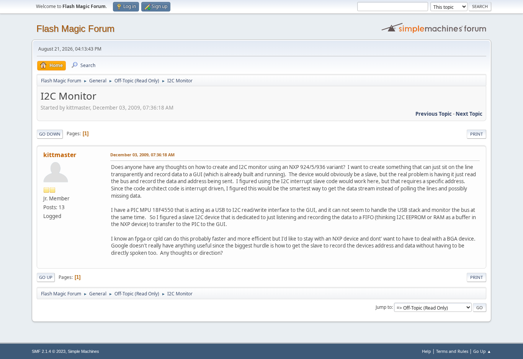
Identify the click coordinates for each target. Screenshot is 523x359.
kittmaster (59, 155)
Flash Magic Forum (75, 28)
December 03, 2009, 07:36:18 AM (142, 154)
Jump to (384, 307)
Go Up (45, 277)
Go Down (49, 134)
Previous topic (433, 113)
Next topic (469, 113)
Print (476, 134)
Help (426, 351)
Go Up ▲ (482, 351)
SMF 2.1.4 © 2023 (48, 351)
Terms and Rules (452, 351)
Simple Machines (83, 351)
